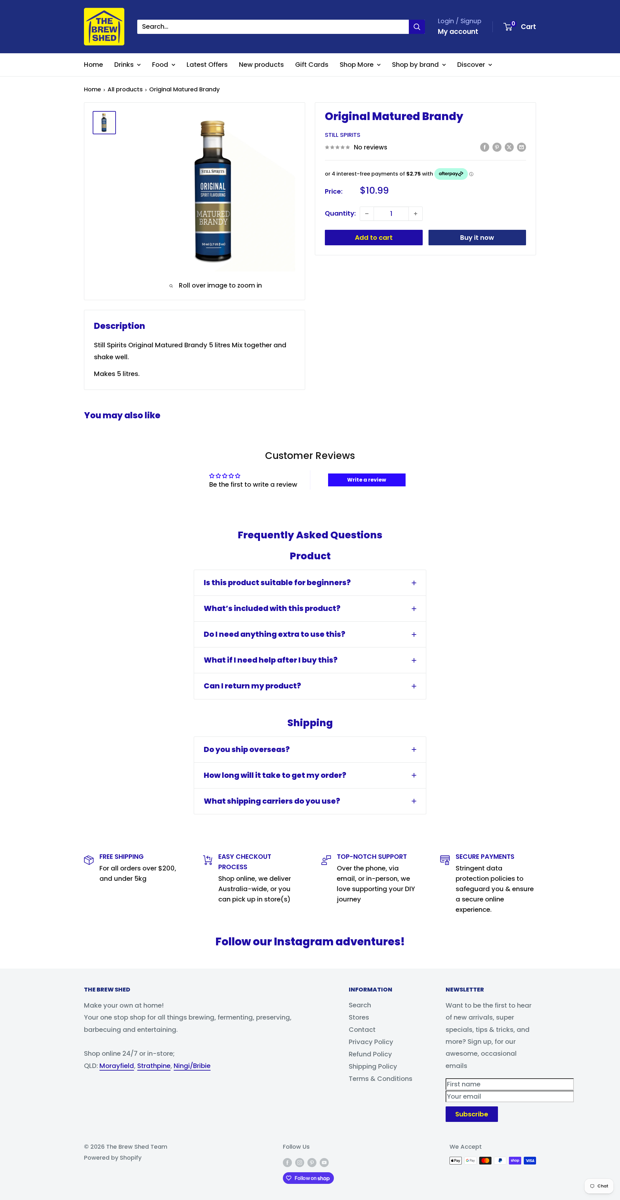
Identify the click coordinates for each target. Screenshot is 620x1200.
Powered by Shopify (112, 1158)
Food (160, 64)
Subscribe (471, 1114)
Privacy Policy (371, 1041)
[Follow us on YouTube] (324, 1162)
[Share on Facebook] (484, 147)
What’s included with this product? (272, 608)
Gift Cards (311, 64)
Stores (359, 1017)
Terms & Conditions (380, 1078)
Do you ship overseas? (247, 749)
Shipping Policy (373, 1066)
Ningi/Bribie (192, 1065)
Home (93, 64)
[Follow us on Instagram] (299, 1162)
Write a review (366, 479)
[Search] (417, 27)
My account (458, 31)
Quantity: (340, 213)
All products (125, 89)
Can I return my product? (252, 686)
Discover (471, 64)
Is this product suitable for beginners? (277, 582)
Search (360, 1005)
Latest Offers (207, 64)
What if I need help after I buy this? (270, 660)
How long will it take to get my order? (275, 775)
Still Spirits (342, 135)
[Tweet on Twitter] (509, 147)
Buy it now (477, 237)
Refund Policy (370, 1054)
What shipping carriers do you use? (272, 801)
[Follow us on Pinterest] (311, 1162)
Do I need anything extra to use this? (274, 634)
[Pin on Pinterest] (496, 147)
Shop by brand (415, 64)
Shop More (357, 64)
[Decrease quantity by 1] (367, 213)
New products (261, 64)
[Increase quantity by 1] (415, 213)
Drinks (124, 64)
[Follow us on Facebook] (287, 1162)
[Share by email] (521, 147)
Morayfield (116, 1065)
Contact (362, 1029)
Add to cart (374, 237)
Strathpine (153, 1065)
